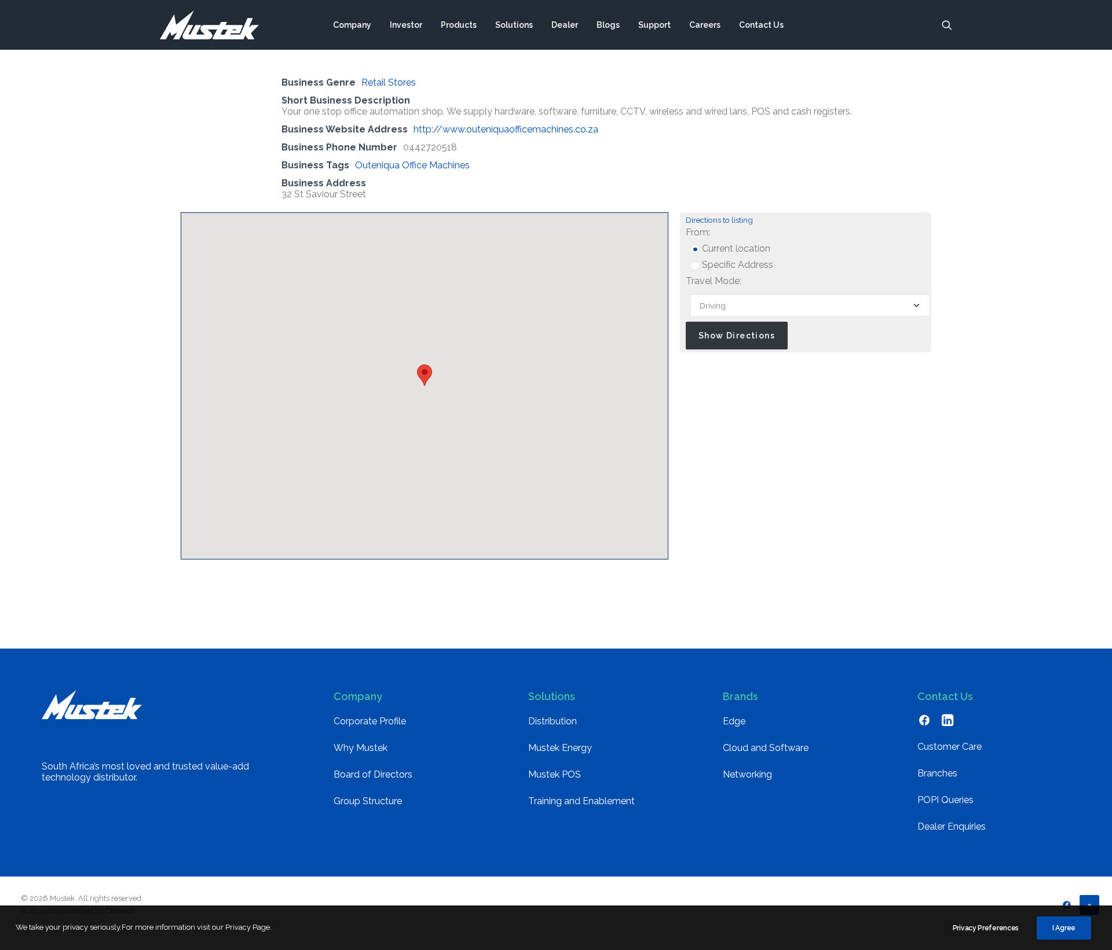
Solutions (514, 25)
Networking (747, 774)
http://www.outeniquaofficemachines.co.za (506, 129)
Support (654, 25)
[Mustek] (209, 24)
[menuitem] (352, 25)
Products (459, 25)
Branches (937, 773)
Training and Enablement (581, 801)
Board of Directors (373, 774)
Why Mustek (360, 747)
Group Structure (368, 801)
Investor (406, 25)
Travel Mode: (713, 280)
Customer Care (949, 746)
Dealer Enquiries (951, 826)
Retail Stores (388, 82)
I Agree (1064, 928)
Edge (734, 721)
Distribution (552, 721)
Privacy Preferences (986, 928)
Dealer (564, 25)
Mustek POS (554, 774)
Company (352, 25)
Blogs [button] (608, 25)
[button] (947, 25)
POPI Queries (945, 799)
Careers (704, 25)
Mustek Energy (560, 747)
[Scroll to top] (1089, 904)
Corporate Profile (370, 721)
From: (698, 232)
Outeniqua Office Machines (412, 165)
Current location (735, 248)
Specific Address (736, 264)
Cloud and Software (766, 747)
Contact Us (761, 25)
